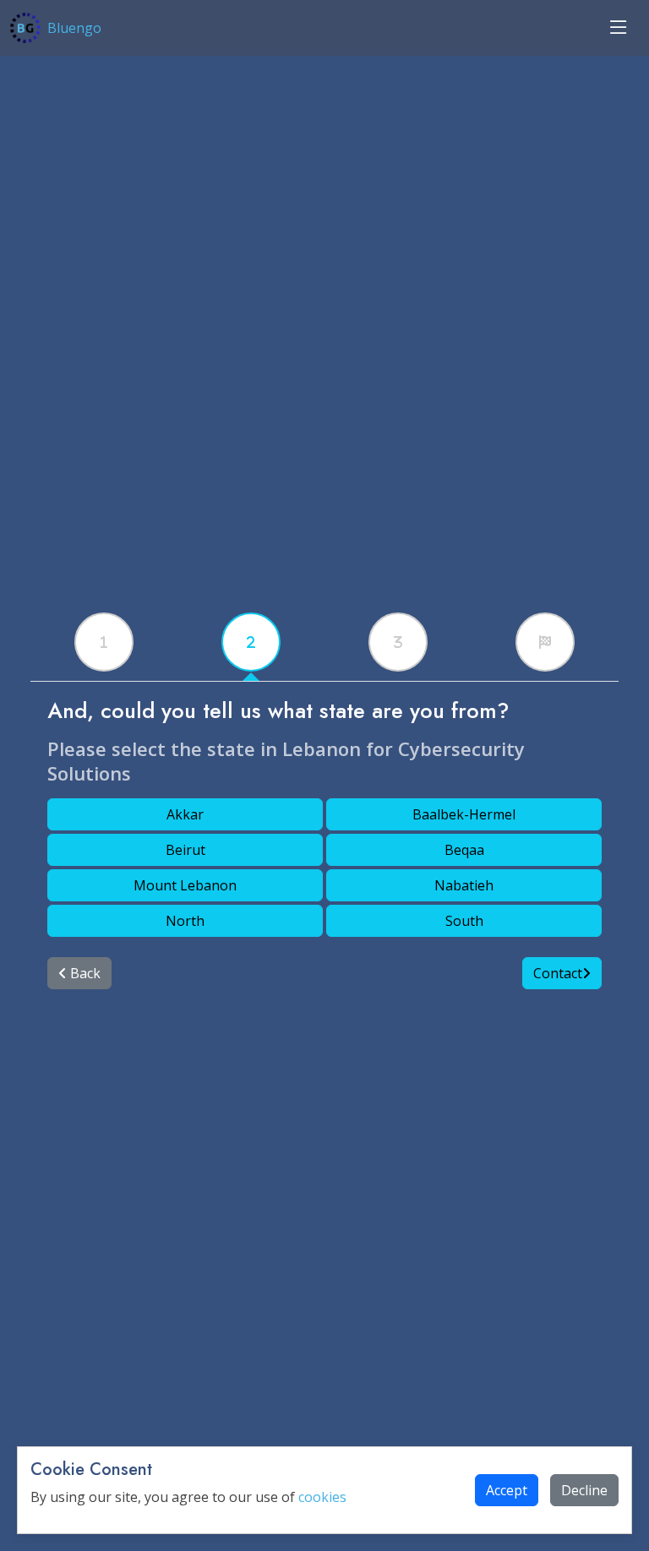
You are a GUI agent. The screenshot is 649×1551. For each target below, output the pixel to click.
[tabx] (104, 642)
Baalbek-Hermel (463, 814)
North (185, 921)
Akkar (185, 814)
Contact (557, 973)
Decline (584, 1490)
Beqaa (464, 850)
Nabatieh (464, 885)
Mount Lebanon (185, 885)
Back (84, 973)
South (464, 921)
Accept (506, 1490)
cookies (322, 1497)
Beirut (185, 850)
